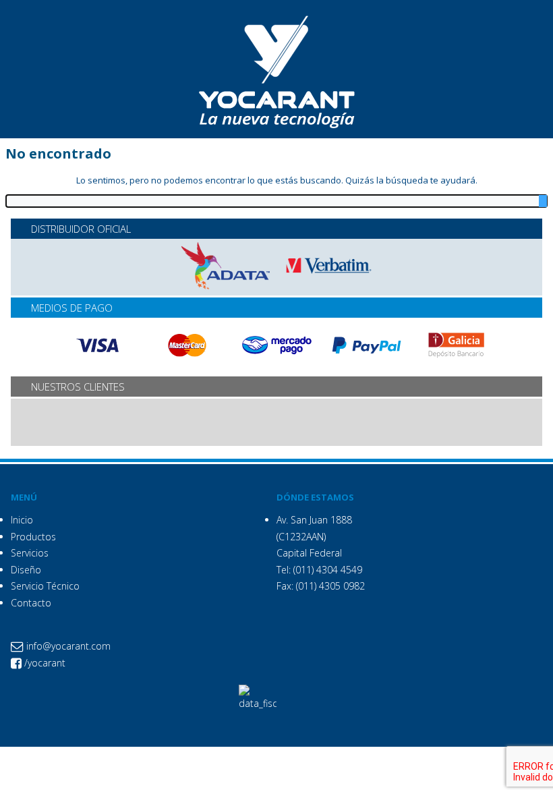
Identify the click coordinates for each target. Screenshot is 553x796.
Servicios (30, 552)
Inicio (22, 519)
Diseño (26, 569)
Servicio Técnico (45, 585)
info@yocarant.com (67, 645)
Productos (33, 536)
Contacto (31, 602)
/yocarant (43, 662)
